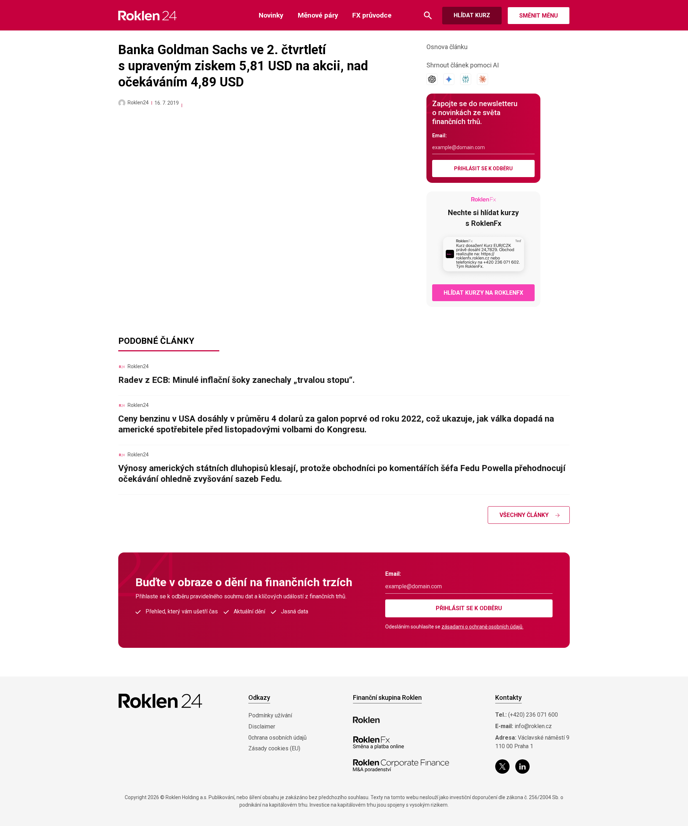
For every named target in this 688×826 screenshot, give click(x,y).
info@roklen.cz (533, 726)
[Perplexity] (465, 79)
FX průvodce (372, 15)
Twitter (502, 766)
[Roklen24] (121, 102)
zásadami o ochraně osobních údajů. (482, 627)
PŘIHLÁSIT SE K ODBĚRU (483, 168)
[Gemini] (448, 79)
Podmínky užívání (270, 715)
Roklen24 (138, 102)
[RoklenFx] (378, 742)
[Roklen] (366, 719)
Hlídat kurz (472, 15)
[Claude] (482, 79)
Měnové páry (318, 15)
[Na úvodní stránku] (147, 15)
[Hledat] (428, 15)
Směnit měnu (538, 15)
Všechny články (524, 515)
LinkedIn (522, 766)
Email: (439, 135)
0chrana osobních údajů (277, 737)
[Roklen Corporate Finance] (401, 765)
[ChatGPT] (432, 79)
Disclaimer (261, 726)
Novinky (271, 15)
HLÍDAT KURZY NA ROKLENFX (483, 292)
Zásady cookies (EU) (274, 748)
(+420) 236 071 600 (533, 714)
